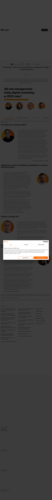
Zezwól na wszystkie (40, 257)
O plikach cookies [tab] (41, 244)
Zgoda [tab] (11, 244)
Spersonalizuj (25, 257)
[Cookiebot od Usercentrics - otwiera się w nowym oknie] (43, 241)
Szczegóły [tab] (26, 244)
